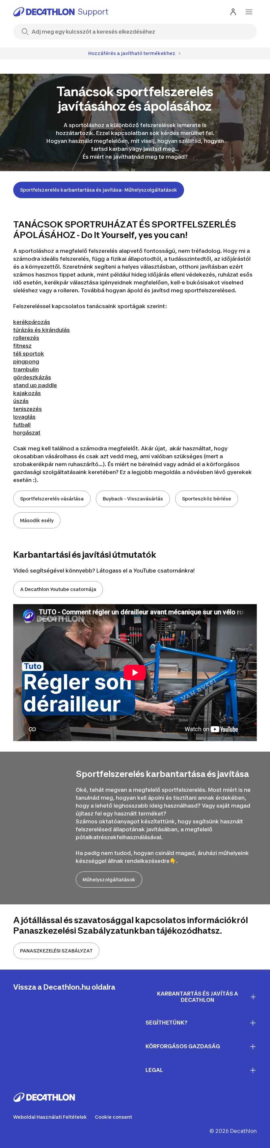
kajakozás (27, 393)
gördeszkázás (32, 377)
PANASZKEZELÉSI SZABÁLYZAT (56, 950)
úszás (21, 401)
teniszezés (27, 409)
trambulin (26, 369)
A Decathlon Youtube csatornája (58, 589)
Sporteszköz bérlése (206, 498)
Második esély (37, 520)
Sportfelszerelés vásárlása (52, 498)
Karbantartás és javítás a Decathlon (197, 996)
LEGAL (154, 1070)
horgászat (26, 432)
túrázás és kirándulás (41, 330)
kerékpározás (31, 322)
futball (22, 424)
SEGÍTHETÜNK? (166, 1022)
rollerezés (26, 337)
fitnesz (22, 345)
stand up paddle (35, 385)
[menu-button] (249, 12)
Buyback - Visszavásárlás (133, 498)
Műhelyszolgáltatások (109, 879)
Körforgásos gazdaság (183, 1046)
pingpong (26, 361)
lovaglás (24, 417)
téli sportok (28, 353)
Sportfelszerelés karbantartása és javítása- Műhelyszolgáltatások (98, 190)
